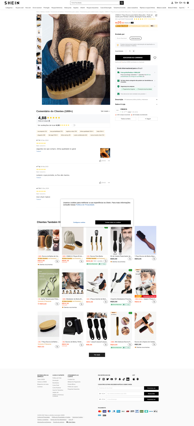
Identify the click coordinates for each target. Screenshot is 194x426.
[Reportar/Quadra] (109, 161)
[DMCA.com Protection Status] (104, 415)
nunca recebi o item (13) (97, 135)
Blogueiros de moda (42, 384)
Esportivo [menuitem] (182, 7)
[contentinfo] (128, 411)
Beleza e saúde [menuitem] (161, 7)
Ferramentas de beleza (57, 12)
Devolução (56, 380)
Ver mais (97, 355)
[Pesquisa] (122, 3)
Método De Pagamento (74, 382)
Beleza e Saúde (45, 12)
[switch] (73, 125)
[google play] (137, 380)
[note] (45, 265)
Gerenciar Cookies (77, 417)
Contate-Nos (71, 379)
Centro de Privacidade (43, 417)
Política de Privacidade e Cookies (61, 417)
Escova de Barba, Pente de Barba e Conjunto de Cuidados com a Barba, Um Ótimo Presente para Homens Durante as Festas (73, 342)
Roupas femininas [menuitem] (57, 7)
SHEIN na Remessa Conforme (58, 395)
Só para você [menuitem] (19, 7)
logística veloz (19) (71, 131)
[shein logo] (12, 3)
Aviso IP (71, 419)
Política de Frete (57, 378)
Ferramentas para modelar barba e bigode (92, 12)
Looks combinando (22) (80, 135)
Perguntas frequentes (74, 389)
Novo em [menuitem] (28, 7)
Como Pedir (56, 385)
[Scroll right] (188, 8)
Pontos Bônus (71, 384)
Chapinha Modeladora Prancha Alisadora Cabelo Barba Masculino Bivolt (121, 299)
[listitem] (48, 245)
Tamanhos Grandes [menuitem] (119, 7)
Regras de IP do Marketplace (58, 419)
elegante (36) (41, 135)
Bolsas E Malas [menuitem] (172, 7)
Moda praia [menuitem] (67, 7)
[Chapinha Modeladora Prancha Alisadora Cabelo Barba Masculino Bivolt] (121, 283)
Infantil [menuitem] (82, 7)
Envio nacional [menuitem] (37, 7)
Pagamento (102, 408)
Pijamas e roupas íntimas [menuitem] (147, 7)
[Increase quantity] (133, 51)
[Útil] (100, 161)
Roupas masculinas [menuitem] (92, 7)
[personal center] (172, 3)
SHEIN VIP (56, 392)
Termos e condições (42, 419)
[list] (114, 379)
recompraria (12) (42, 131)
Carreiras (40, 386)
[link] (176, 3)
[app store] (133, 380)
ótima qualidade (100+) (86, 131)
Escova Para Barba (95, 256)
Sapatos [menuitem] (75, 7)
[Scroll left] (185, 8)
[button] (184, 3)
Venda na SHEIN (42, 382)
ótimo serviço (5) (65, 135)
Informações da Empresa (44, 422)
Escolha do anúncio (58, 422)
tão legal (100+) (53, 135)
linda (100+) (100, 131)
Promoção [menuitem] (47, 7)
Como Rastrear (57, 387)
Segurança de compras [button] (127, 86)
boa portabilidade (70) (56, 131)
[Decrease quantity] (126, 51)
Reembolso (56, 383)
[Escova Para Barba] (97, 240)
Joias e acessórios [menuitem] (133, 7)
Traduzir (38, 151)
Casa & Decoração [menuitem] (106, 7)
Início (37, 12)
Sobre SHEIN (41, 379)
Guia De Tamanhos (58, 390)
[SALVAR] (155, 57)
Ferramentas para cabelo (72, 12)
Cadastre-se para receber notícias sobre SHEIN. (115, 384)
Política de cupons (73, 386)
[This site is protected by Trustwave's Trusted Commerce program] (99, 415)
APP (133, 375)
